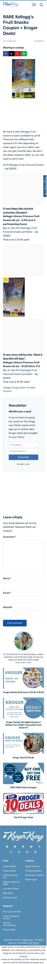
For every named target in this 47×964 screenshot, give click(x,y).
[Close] (40, 464)
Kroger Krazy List (44, 186)
